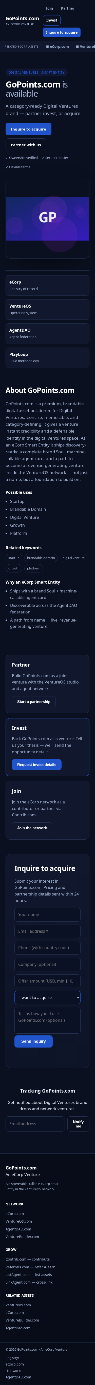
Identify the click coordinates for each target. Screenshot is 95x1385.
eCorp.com (15, 1213)
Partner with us (26, 144)
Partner (67, 8)
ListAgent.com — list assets (29, 1274)
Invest (51, 20)
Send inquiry (33, 1041)
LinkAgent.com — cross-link (29, 1282)
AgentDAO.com (18, 1229)
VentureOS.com (19, 1221)
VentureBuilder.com (22, 1236)
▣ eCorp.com (56, 46)
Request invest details (36, 764)
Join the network (32, 828)
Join (49, 8)
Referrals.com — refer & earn (30, 1267)
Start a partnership (33, 701)
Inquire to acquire (62, 32)
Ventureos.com (18, 1305)
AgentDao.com (18, 1328)
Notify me (78, 1124)
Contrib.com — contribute (28, 1259)
